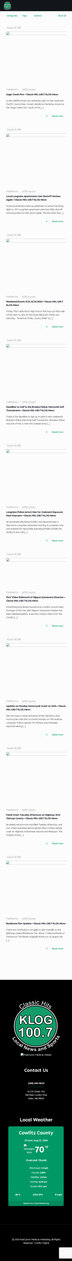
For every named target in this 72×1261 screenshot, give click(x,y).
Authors (38, 15)
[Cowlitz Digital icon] (40, 1248)
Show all (62, 15)
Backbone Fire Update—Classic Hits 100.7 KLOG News (36, 923)
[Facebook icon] (32, 1248)
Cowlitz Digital (41, 1243)
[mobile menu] (67, 5)
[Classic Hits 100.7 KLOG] (7, 5)
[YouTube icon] (36, 1248)
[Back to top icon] (36, 1232)
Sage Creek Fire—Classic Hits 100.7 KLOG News (32, 94)
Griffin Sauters (28, 89)
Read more (57, 116)
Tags (24, 15)
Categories (11, 15)
